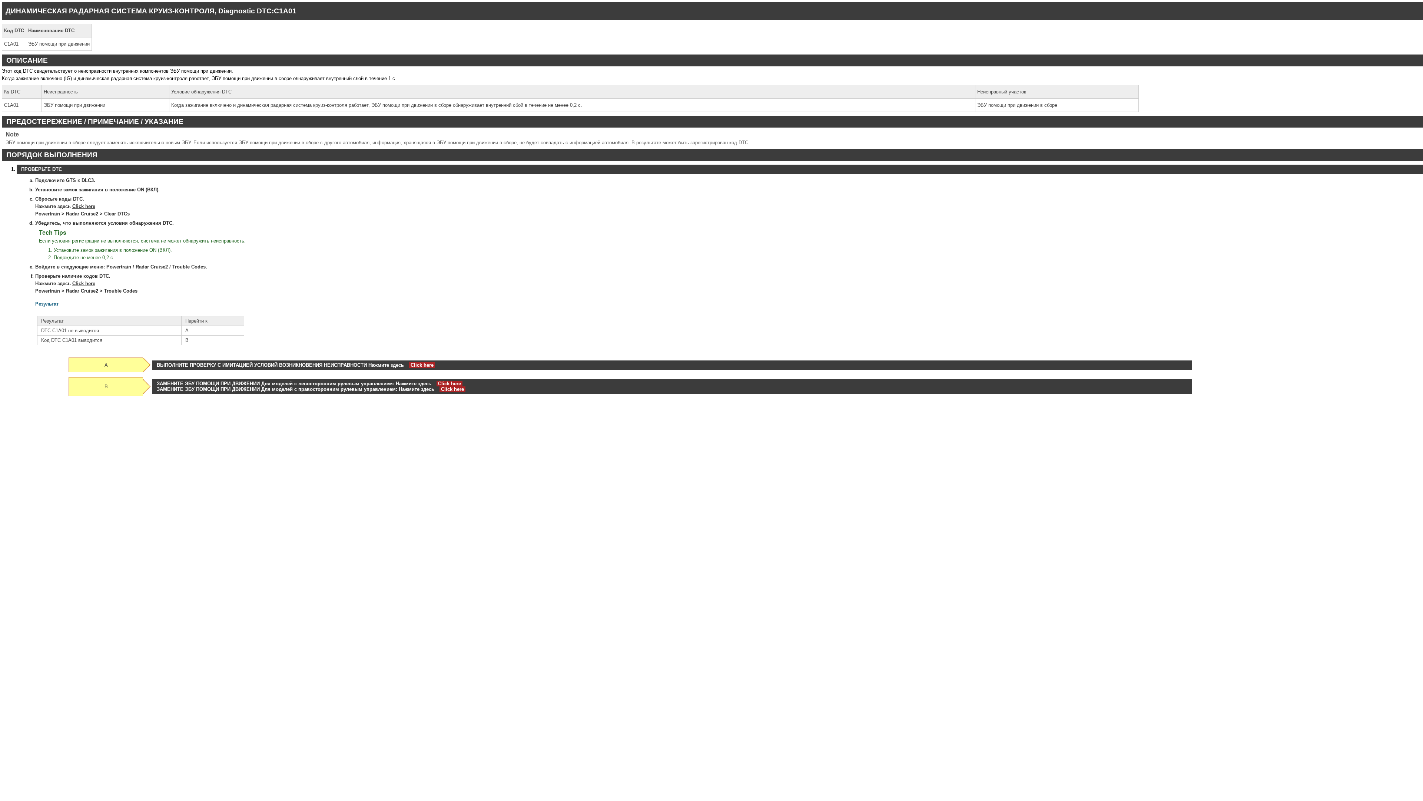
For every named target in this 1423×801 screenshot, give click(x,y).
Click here (83, 206)
